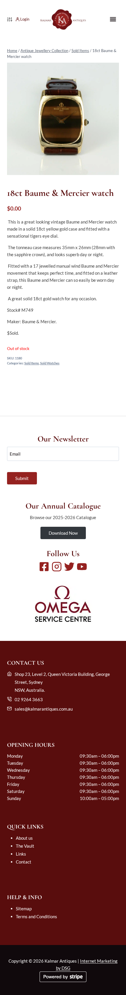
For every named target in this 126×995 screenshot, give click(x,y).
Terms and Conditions (36, 916)
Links (21, 853)
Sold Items (80, 50)
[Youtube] (82, 566)
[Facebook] (44, 566)
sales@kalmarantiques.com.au (44, 708)
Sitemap (24, 908)
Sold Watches (49, 363)
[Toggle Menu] (113, 19)
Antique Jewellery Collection (44, 50)
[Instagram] (57, 566)
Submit (22, 478)
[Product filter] (9, 19)
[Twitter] (69, 566)
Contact (23, 861)
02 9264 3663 (29, 699)
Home (12, 50)
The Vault (25, 846)
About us (24, 838)
